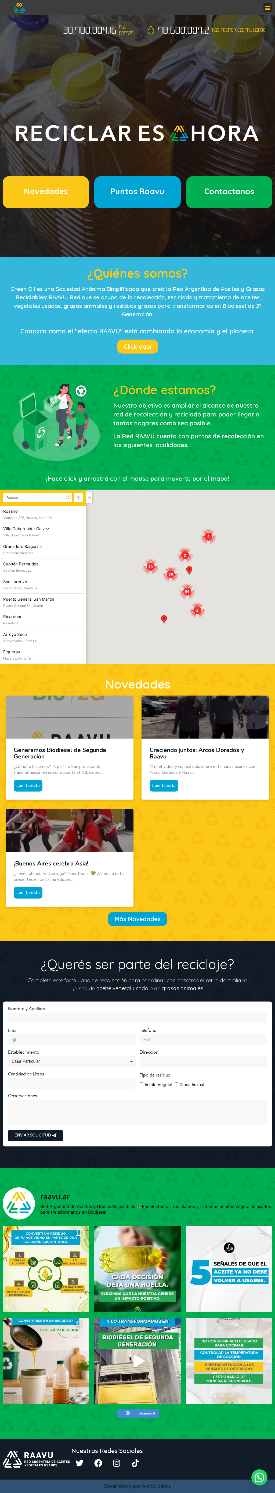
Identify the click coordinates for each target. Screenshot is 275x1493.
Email (13, 1031)
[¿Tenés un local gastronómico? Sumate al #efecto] (46, 1269)
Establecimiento (23, 1052)
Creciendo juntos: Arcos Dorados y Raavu (197, 753)
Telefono (148, 1031)
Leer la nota (28, 786)
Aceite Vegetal (158, 1084)
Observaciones (22, 1096)
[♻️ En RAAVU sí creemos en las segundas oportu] (137, 1361)
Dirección (149, 1052)
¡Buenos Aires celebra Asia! (51, 864)
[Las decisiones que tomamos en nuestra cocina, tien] (229, 1361)
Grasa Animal (192, 1084)
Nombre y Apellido (26, 1009)
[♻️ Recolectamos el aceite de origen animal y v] (137, 1269)
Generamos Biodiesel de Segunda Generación (60, 753)
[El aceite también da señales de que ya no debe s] (229, 1269)
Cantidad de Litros (26, 1074)
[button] (267, 7)
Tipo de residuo (155, 1075)
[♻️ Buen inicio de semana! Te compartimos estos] (46, 1361)
